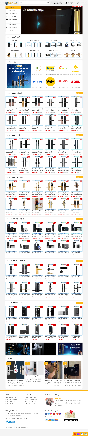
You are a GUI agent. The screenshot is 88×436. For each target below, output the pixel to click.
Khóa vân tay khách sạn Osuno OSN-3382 (37, 295)
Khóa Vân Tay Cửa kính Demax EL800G (37, 319)
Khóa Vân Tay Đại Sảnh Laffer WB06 (10, 193)
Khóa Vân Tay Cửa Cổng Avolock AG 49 (76, 253)
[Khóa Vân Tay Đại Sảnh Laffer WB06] (11, 186)
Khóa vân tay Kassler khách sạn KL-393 (24, 277)
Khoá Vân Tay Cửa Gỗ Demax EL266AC (63, 127)
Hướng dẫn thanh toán (31, 399)
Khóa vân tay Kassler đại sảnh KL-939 (24, 193)
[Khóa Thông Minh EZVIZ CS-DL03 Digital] (24, 330)
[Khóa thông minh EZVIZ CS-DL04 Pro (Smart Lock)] (37, 330)
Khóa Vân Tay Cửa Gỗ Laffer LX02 (11, 109)
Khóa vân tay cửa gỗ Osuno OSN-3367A (24, 109)
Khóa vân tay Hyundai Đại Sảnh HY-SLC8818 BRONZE (24, 211)
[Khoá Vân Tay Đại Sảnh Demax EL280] (63, 186)
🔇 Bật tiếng (78, 32)
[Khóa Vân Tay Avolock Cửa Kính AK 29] (11, 330)
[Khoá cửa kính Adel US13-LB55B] (63, 330)
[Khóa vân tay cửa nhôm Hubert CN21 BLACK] (50, 144)
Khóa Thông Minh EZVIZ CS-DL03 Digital (24, 337)
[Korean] (79, 6)
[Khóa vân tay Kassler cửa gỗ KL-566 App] (50, 102)
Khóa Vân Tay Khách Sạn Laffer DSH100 (37, 277)
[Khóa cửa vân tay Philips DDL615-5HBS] (11, 120)
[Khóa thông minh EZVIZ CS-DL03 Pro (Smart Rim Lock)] (63, 312)
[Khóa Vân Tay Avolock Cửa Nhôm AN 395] (24, 162)
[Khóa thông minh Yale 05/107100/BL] (76, 102)
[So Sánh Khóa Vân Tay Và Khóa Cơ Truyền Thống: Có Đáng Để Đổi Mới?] (15, 370)
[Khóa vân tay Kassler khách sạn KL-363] (24, 288)
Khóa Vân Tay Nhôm (14, 135)
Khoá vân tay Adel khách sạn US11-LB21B (76, 277)
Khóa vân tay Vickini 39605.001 (50, 127)
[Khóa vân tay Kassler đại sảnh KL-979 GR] (63, 204)
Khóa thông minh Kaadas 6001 (10, 211)
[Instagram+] (51, 414)
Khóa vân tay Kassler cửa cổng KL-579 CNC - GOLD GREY (24, 253)
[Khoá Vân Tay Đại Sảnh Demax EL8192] (37, 186)
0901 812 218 (13, 417)
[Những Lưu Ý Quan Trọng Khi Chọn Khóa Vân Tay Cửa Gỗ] (53, 370)
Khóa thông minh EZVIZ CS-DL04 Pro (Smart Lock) (37, 337)
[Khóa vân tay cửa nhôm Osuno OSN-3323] (11, 162)
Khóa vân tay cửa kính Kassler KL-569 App (76, 319)
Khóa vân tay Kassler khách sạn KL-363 (24, 295)
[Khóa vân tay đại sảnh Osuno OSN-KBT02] (50, 204)
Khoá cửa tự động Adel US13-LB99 (75, 337)
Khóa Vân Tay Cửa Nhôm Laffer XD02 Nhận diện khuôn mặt (50, 169)
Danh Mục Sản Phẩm (14, 37)
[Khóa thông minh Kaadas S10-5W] (63, 144)
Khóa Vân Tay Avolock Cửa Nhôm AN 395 (24, 169)
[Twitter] (48, 414)
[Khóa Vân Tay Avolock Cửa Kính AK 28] (11, 312)
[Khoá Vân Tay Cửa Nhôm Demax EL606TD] (11, 144)
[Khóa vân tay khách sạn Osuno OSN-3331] (50, 270)
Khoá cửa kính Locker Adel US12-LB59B (50, 337)
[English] (75, 6)
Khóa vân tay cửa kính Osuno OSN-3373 (24, 319)
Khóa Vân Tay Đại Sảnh (15, 177)
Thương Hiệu (11, 62)
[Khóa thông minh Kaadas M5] (37, 120)
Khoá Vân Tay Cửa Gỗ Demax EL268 (37, 109)
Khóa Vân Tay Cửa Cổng (15, 219)
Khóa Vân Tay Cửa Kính (15, 303)
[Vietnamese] (73, 6)
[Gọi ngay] (74, 433)
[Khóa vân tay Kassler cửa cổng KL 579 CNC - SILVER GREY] (63, 246)
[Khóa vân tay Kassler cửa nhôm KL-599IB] (24, 144)
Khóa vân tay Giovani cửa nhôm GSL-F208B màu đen (37, 169)
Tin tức (9, 358)
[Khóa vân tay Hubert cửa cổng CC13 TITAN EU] (50, 228)
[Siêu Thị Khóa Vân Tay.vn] (11, 2)
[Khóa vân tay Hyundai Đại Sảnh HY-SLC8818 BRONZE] (24, 204)
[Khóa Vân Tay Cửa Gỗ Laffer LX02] (11, 102)
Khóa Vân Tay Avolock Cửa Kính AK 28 (11, 319)
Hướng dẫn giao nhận (30, 401)
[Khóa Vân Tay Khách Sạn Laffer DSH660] (76, 288)
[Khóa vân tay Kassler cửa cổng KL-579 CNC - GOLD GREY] (24, 246)
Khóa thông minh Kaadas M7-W (23, 127)
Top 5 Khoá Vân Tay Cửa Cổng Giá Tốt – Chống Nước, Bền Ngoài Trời (72, 380)
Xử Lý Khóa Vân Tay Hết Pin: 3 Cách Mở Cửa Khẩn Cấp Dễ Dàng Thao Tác (34, 376)
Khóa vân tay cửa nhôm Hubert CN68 (37, 151)
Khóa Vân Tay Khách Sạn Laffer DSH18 (50, 295)
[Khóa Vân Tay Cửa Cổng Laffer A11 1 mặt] (50, 246)
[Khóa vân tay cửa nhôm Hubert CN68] (37, 144)
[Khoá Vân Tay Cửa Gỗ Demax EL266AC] (63, 120)
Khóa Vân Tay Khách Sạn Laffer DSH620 (11, 277)
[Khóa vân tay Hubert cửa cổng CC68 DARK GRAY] (76, 228)
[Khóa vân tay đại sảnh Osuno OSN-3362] (76, 186)
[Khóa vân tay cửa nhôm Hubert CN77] (76, 162)
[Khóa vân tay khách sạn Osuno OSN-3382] (37, 288)
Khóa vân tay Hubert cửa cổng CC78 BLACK (63, 235)
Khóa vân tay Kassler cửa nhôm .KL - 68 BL (63, 169)
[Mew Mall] (18, 349)
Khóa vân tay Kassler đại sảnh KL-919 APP (76, 211)
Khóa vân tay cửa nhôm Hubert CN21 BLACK (50, 151)
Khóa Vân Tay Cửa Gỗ (14, 93)
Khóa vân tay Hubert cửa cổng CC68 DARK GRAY (76, 235)
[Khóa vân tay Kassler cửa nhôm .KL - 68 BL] (63, 162)
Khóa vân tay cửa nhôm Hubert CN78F (76, 151)
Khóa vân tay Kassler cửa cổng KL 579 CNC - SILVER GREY (63, 253)
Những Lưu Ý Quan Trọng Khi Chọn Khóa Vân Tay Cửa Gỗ (53, 380)
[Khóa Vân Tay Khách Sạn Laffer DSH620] (11, 270)
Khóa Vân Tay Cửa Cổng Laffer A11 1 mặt (50, 253)
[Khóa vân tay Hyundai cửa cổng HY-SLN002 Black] (11, 228)
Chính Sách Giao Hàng (11, 399)
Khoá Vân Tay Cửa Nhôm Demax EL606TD (10, 151)
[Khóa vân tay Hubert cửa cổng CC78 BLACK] (63, 228)
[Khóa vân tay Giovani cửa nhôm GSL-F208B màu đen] (37, 162)
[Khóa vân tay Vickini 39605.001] (50, 120)
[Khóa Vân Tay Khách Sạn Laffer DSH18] (50, 288)
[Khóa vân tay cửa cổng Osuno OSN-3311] (37, 246)
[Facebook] (46, 414)
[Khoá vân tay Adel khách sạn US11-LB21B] (76, 270)
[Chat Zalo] (82, 433)
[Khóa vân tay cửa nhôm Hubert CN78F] (76, 144)
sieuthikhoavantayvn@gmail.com (17, 415)
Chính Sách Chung (10, 403)
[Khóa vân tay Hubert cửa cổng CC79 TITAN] (37, 228)
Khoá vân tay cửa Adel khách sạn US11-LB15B (63, 277)
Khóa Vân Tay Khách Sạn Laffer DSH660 (76, 295)
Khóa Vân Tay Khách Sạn (16, 261)
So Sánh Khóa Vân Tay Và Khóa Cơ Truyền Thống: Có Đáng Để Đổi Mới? (15, 380)
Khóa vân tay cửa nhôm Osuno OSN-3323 (10, 169)
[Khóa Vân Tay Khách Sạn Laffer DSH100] (37, 270)
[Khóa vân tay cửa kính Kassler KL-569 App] (76, 312)
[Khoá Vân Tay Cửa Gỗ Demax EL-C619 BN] (63, 102)
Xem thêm (79, 93)
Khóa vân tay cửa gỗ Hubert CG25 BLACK (76, 127)
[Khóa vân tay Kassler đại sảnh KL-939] (24, 186)
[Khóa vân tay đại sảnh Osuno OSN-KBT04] (37, 204)
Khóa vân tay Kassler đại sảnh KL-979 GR (63, 211)
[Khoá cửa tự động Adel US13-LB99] (76, 330)
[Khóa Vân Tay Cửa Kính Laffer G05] (50, 312)
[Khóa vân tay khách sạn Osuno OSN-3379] (63, 288)
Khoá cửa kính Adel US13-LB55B (63, 337)
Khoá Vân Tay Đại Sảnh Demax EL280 (63, 193)
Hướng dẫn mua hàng (30, 397)
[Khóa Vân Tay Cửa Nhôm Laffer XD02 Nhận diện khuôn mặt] (50, 162)
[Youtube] (54, 414)
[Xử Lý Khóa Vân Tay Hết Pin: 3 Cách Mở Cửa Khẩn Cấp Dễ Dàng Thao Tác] (34, 368)
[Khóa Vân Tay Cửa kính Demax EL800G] (37, 312)
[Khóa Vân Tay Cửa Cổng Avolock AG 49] (76, 246)
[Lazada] (59, 414)
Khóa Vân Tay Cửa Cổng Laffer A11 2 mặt (11, 253)
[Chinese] (77, 6)
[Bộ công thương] (10, 421)
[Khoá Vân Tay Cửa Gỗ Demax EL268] (37, 102)
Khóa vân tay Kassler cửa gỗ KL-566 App (50, 109)
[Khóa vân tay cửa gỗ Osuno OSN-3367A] (24, 102)
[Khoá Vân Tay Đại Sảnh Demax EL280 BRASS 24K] (50, 186)
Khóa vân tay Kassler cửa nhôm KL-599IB (24, 151)
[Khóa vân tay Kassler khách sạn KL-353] (11, 288)
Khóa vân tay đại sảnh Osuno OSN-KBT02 (49, 211)
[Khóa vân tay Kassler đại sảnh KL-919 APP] (76, 204)
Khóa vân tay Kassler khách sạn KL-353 (11, 295)
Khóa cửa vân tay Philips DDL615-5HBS (11, 127)
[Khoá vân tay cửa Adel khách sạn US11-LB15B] (63, 270)
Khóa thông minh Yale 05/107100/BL (76, 109)
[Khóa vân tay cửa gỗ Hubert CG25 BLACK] (76, 120)
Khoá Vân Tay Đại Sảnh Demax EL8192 (37, 193)
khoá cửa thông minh (36, 379)
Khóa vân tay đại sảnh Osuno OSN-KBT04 (36, 211)
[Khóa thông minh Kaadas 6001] (11, 204)
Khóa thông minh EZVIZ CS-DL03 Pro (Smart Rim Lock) (63, 319)
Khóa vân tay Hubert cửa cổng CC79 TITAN (37, 235)
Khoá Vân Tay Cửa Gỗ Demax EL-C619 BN (63, 109)
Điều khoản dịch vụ (30, 403)
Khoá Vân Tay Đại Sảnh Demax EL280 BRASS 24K (50, 193)
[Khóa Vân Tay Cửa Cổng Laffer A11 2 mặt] (11, 246)
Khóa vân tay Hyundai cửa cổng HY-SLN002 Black (11, 235)
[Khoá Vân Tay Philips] (19, 76)
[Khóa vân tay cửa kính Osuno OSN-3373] (24, 312)
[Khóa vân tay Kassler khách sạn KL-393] (24, 270)
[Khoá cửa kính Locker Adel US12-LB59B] (50, 330)
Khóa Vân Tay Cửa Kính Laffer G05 (49, 319)
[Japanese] (81, 6)
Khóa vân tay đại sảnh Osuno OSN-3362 (76, 193)
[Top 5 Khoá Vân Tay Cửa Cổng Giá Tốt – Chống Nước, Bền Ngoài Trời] (72, 370)
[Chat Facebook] (78, 433)
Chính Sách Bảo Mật (11, 397)
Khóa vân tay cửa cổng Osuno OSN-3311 (37, 253)
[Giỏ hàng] (80, 2)
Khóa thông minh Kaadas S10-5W (62, 151)
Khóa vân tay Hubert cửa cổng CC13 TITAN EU (50, 235)
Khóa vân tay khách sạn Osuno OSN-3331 (50, 277)
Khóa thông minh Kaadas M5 (36, 127)
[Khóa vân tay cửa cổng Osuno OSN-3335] (24, 228)
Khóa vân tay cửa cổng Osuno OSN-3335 (24, 235)
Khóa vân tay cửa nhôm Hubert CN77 (76, 169)
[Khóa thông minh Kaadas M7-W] (24, 120)
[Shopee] (57, 414)
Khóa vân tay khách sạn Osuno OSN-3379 (63, 295)
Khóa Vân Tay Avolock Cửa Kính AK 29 (11, 337)
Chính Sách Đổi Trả (10, 401)
